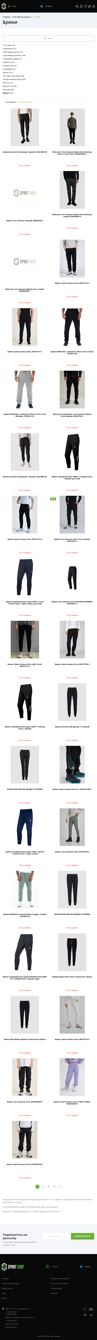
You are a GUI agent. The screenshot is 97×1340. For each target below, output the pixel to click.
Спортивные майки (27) (12, 59)
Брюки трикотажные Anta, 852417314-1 (25, 351)
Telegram (49, 6)
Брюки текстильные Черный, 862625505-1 (24, 220)
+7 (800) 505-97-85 (11, 1314)
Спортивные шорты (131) (13, 52)
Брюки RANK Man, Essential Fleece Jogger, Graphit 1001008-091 (24, 915)
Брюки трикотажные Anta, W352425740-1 (25, 1164)
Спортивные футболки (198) (14, 55)
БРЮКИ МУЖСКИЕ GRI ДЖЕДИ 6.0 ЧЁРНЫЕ (72, 914)
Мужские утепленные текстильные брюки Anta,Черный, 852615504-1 (72, 415)
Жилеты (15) (8, 83)
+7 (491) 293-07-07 (11, 1312)
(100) (8, 93)
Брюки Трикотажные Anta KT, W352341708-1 (72, 789)
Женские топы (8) (10, 86)
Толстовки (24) (9, 45)
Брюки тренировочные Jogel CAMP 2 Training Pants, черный (25, 728)
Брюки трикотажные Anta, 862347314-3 (72, 1039)
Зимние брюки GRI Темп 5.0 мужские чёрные (72, 977)
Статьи (4, 1293)
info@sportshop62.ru (11, 1327)
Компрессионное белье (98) (14, 79)
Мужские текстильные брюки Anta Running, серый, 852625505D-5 (72, 215)
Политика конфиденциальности (60, 1278)
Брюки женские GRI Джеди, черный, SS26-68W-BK (25, 477)
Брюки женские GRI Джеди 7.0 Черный (72, 727)
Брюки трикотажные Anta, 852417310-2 (72, 283)
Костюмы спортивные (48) (13, 76)
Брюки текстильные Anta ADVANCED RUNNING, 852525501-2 (72, 603)
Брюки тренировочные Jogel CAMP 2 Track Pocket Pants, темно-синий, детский (25, 603)
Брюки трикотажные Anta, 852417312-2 (25, 539)
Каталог (55, 1266)
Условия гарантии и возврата (10, 1283)
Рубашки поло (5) (10, 66)
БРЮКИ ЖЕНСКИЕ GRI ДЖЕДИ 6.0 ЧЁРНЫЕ (24, 789)
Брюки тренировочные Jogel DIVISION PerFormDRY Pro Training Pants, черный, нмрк (25, 978)
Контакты (4, 1298)
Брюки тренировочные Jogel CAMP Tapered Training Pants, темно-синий (25, 853)
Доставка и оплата (7, 1288)
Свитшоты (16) (9, 62)
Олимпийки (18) (9, 69)
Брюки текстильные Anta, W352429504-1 (25, 1102)
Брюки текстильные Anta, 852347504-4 (72, 852)
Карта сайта (54, 1293)
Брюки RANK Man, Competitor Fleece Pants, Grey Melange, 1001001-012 (25, 415)
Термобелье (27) (9, 48)
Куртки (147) (8, 72)
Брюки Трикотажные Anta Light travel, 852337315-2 (25, 665)
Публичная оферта (56, 1288)
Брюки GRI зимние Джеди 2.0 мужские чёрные (25, 1039)
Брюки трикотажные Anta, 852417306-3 (72, 664)
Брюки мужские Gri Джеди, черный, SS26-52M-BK (25, 152)
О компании (5, 1278)
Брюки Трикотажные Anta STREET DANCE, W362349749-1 (72, 1103)
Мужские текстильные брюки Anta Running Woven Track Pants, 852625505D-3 (72, 153)
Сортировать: (10, 102)
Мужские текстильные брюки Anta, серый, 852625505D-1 (24, 290)
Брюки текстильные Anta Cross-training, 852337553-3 (72, 540)
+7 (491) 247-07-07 (11, 1321)
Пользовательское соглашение (60, 1283)
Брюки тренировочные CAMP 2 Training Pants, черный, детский (72, 478)
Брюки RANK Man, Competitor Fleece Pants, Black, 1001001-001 (72, 352)
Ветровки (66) (8, 89)
